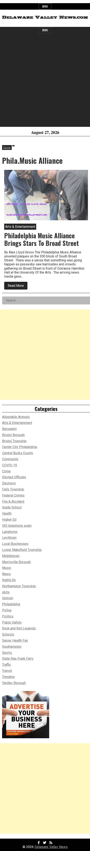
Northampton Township (19, 586)
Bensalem (9, 429)
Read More (17, 286)
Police (7, 610)
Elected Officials (14, 477)
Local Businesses (15, 544)
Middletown (10, 556)
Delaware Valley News (51, 847)
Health (7, 513)
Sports (7, 653)
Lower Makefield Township (22, 550)
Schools (8, 634)
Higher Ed (9, 520)
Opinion (7, 598)
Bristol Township (14, 441)
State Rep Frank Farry (17, 659)
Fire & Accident (13, 502)
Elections (9, 483)
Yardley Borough (14, 683)
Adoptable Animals (16, 417)
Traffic (6, 665)
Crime (6, 471)
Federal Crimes (13, 495)
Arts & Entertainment (17, 423)
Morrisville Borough (16, 562)
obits (6, 592)
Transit (7, 671)
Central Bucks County (17, 453)
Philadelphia (11, 604)
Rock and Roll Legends (19, 628)
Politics (7, 616)
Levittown (9, 538)
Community (10, 459)
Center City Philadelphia (19, 447)
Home (7, 147)
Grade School (12, 507)
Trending (8, 677)
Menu (45, 6)
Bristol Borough (13, 435)
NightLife (9, 580)
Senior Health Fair (15, 641)
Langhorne (9, 532)
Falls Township (13, 489)
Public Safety (12, 622)
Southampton (11, 647)
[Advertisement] (45, 82)
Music (6, 568)
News (6, 574)
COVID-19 (9, 465)
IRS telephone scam (17, 526)
